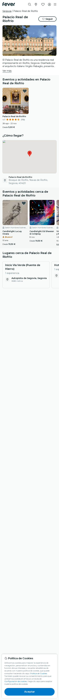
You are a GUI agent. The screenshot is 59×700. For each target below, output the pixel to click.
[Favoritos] (43, 4)
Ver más (7, 70)
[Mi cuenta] (49, 4)
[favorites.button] (25, 91)
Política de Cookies (38, 673)
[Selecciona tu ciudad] (36, 4)
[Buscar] (29, 4)
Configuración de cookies (15, 681)
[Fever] (9, 4)
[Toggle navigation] (55, 4)
